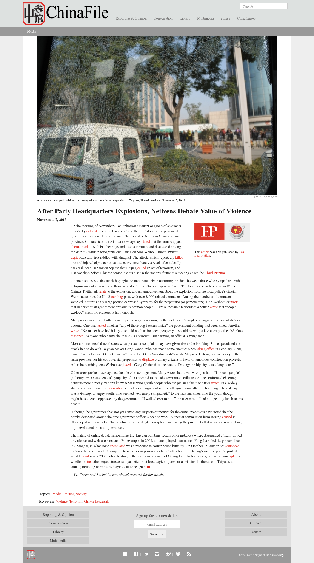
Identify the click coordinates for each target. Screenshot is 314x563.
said (86, 456)
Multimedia (205, 18)
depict (75, 257)
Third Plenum (215, 272)
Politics (68, 493)
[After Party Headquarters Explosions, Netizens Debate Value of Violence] (157, 114)
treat (90, 461)
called (141, 267)
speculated (117, 445)
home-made (80, 246)
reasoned (77, 335)
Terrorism (75, 501)
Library (185, 18)
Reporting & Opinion (131, 18)
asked (101, 325)
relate (102, 291)
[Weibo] (168, 554)
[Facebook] (136, 554)
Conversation (163, 18)
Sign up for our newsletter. (157, 515)
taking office (205, 348)
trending (117, 296)
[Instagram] (157, 554)
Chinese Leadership (96, 501)
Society (81, 493)
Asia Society (276, 555)
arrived (227, 416)
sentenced (232, 445)
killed (179, 257)
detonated (93, 231)
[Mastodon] (178, 554)
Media (31, 31)
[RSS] (189, 554)
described (116, 388)
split (233, 456)
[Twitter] (146, 554)
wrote (234, 301)
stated (146, 241)
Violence (62, 501)
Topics (225, 18)
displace (148, 359)
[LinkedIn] (125, 554)
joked (127, 364)
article (205, 252)
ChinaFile (67, 13)
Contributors (246, 18)
